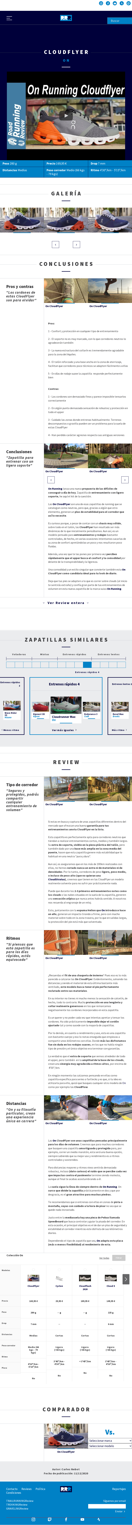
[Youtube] (115, 3)
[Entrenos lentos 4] (121, 665)
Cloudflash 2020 (85, 1287)
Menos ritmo (11, 730)
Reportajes (119, 1489)
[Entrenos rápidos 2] (70, 665)
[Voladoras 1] (10, 665)
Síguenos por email (114, 1501)
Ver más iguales (63, 730)
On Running (55, 488)
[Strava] (122, 3)
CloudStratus (56, 879)
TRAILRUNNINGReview (19, 1501)
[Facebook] (108, 3)
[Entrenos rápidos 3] (79, 665)
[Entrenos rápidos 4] (87, 665)
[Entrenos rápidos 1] (62, 665)
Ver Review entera (66, 603)
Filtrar (119, 1257)
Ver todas (104, 1257)
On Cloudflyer (15, 73)
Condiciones (13, 1493)
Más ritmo (118, 730)
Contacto (12, 1489)
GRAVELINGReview (17, 1508)
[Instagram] (101, 3)
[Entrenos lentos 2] (104, 665)
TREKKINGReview (16, 1504)
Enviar (119, 1511)
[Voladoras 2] (19, 665)
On (123, 569)
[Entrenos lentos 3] (113, 665)
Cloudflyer (33, 1285)
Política (40, 1489)
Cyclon (59, 1285)
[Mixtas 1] (36, 665)
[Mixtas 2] (45, 665)
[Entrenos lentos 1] (96, 665)
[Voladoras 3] (27, 665)
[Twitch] (128, 3)
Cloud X (111, 1285)
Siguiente (126, 1279)
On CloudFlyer (61, 504)
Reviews (26, 1489)
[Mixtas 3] (53, 665)
